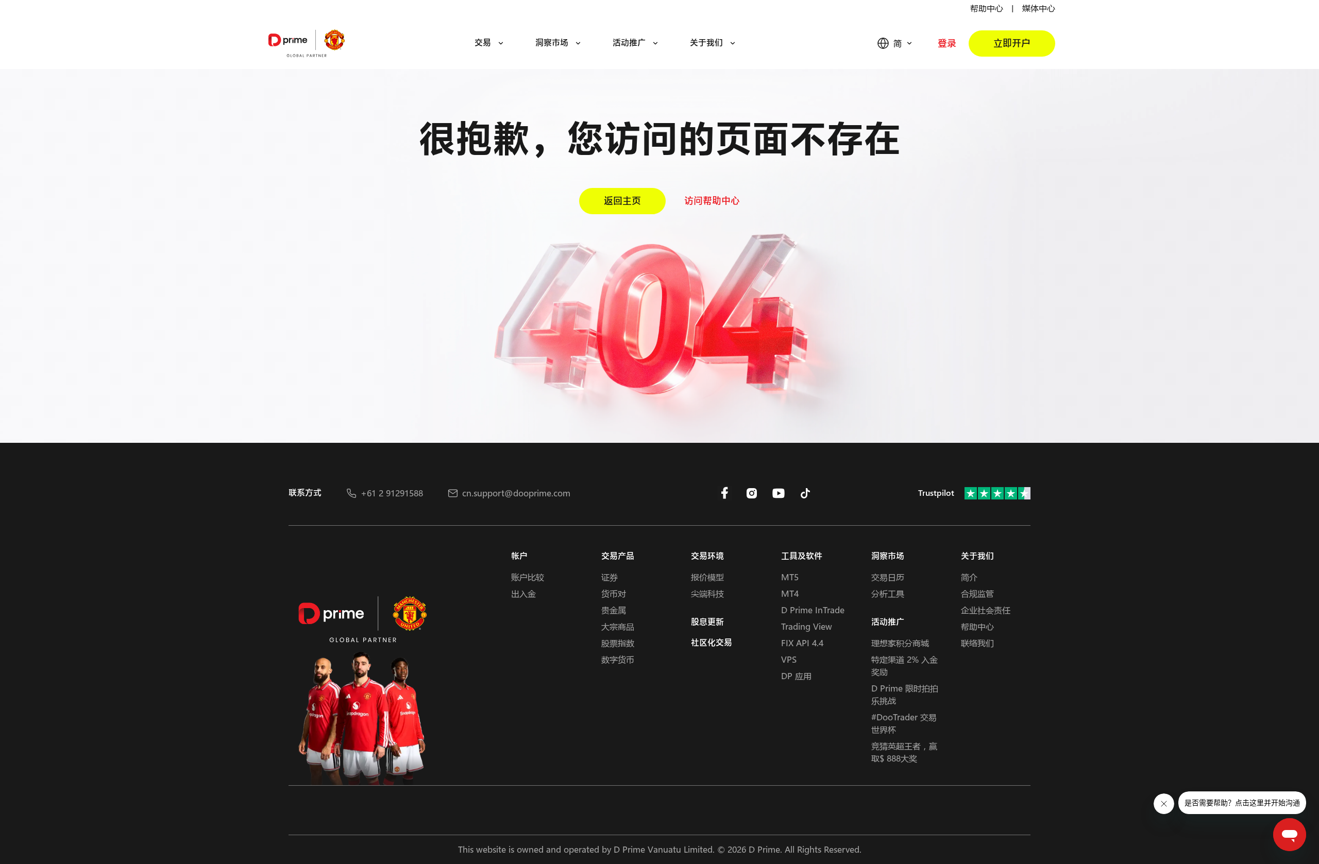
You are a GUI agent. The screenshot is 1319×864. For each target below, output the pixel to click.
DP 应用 (796, 675)
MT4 (790, 593)
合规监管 (977, 593)
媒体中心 (1038, 8)
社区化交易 (711, 643)
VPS (789, 659)
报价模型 (707, 577)
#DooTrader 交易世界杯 (904, 723)
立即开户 (1011, 43)
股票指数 (617, 642)
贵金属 (613, 609)
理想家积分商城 (900, 642)
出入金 (523, 593)
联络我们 (977, 642)
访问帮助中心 (712, 201)
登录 (947, 43)
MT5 (790, 577)
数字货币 (617, 659)
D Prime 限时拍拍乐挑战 (904, 694)
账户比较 (527, 577)
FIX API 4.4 (802, 642)
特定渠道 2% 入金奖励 (904, 665)
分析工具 (887, 593)
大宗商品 (617, 626)
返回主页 (622, 201)
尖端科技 (707, 593)
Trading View (806, 626)
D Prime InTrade (812, 609)
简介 (969, 577)
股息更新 (707, 622)
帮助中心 (986, 8)
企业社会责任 (985, 609)
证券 (609, 577)
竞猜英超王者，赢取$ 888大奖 (904, 752)
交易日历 (887, 577)
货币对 (613, 593)
